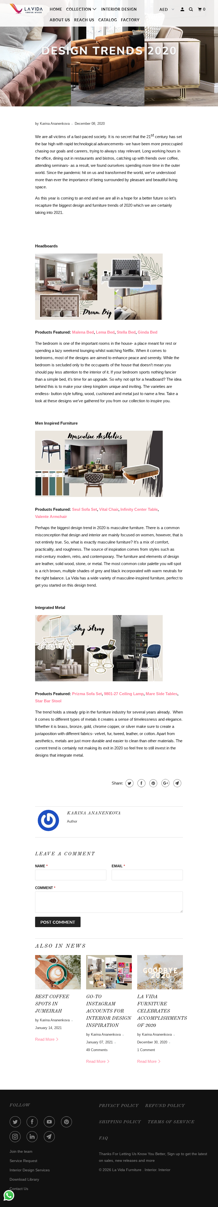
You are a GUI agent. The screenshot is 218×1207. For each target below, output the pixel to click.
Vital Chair (108, 509)
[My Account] (182, 9)
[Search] (191, 9)
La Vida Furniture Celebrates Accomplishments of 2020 (162, 1011)
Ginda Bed (147, 332)
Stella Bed (126, 332)
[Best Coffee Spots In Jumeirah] (58, 972)
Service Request (23, 1161)
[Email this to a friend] (176, 783)
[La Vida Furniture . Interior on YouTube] (50, 1121)
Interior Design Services (30, 1170)
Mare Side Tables (161, 693)
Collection (79, 9)
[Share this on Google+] (164, 783)
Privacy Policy (119, 1106)
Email (118, 866)
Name (41, 866)
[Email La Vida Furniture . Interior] (50, 1136)
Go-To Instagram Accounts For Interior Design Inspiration (108, 1011)
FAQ (103, 1138)
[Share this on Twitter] (128, 783)
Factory (130, 20)
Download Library (24, 1179)
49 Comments (97, 1050)
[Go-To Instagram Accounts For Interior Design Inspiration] (109, 972)
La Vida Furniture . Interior (134, 1170)
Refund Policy (165, 1106)
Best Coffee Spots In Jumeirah (52, 1004)
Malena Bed (83, 332)
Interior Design (119, 9)
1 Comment (146, 1050)
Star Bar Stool (48, 701)
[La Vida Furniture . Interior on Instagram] (16, 1136)
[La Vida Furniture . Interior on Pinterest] (67, 1121)
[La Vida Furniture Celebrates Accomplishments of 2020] (160, 972)
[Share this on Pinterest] (152, 783)
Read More (45, 1039)
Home (56, 9)
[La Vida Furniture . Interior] (26, 10)
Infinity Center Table (138, 509)
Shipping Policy (120, 1122)
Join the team (21, 1151)
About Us (60, 20)
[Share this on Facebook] (140, 783)
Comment (45, 888)
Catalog (107, 20)
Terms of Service (171, 1122)
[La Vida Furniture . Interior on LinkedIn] (33, 1136)
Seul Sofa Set (84, 509)
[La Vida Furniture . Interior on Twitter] (16, 1121)
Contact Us (19, 1189)
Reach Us (84, 20)
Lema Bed (105, 332)
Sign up (173, 1154)
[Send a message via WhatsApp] (9, 1195)
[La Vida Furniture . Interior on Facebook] (33, 1121)
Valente (42, 516)
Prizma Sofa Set (87, 693)
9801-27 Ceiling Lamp (124, 693)
